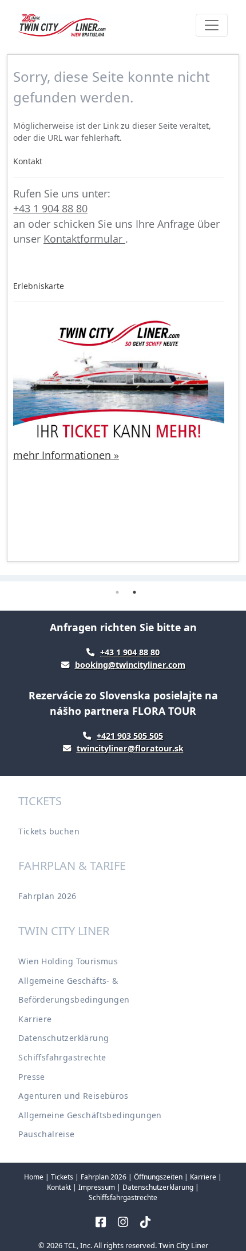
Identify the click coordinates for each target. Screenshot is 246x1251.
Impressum (96, 1187)
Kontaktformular (84, 239)
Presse (31, 1076)
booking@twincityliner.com (130, 664)
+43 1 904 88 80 (50, 208)
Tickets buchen (49, 831)
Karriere (34, 1019)
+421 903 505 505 (130, 735)
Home (33, 1177)
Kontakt (59, 1187)
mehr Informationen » (66, 455)
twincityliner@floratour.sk (130, 748)
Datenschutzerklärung (63, 1037)
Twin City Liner (183, 1245)
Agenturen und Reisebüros (73, 1095)
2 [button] (134, 592)
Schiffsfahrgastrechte (62, 1057)
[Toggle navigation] (212, 25)
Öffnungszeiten (158, 1177)
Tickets (62, 1177)
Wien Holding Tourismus (68, 961)
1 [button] (117, 592)
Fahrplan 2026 (47, 895)
